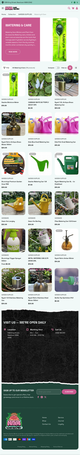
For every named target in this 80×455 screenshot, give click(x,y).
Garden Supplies (7, 99)
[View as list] (75, 67)
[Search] (69, 8)
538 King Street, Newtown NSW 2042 (18, 2)
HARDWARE (5, 218)
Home (4, 14)
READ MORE (13, 52)
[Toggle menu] (3, 8)
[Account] (76, 8)
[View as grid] (70, 67)
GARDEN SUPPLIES (25, 14)
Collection (12, 14)
